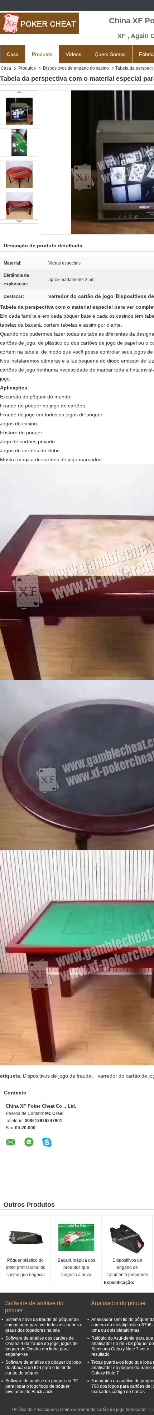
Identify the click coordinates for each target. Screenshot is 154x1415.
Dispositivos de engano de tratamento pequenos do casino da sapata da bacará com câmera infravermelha (127, 1268)
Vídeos (73, 54)
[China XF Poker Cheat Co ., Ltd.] (39, 23)
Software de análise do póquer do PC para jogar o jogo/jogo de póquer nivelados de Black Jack (41, 1386)
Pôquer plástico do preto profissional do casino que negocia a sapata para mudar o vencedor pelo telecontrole (25, 1268)
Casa (13, 54)
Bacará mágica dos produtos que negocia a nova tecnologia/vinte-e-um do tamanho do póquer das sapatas (76, 1268)
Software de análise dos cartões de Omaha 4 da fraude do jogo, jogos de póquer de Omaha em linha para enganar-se (41, 1346)
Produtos (42, 54)
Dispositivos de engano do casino (76, 68)
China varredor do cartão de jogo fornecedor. (104, 1409)
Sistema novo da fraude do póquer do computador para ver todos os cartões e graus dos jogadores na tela (43, 1325)
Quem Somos (110, 54)
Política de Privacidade (34, 1409)
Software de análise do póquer (34, 1306)
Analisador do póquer (118, 1303)
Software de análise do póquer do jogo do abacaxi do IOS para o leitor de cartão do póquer (43, 1368)
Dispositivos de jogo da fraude (57, 1076)
